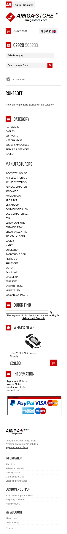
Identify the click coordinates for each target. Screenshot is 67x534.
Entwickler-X (14, 227)
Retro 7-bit (12, 259)
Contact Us (12, 389)
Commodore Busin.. (17, 209)
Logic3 (10, 241)
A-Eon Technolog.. (17, 173)
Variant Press (14, 286)
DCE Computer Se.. (17, 214)
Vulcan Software (17, 295)
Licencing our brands (16, 481)
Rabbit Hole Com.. (16, 254)
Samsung (11, 272)
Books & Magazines (17, 145)
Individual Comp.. (16, 236)
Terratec (11, 281)
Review (10, 528)
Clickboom (12, 205)
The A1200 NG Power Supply (23, 354)
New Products (13, 503)
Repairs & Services (17, 149)
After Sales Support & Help (19, 495)
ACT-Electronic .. (16, 177)
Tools (9, 154)
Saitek (9, 268)
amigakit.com (14, 196)
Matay (9, 245)
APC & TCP (11, 200)
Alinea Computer (16, 187)
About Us (10, 464)
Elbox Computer (16, 223)
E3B (8, 218)
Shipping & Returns (17, 380)
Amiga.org (12, 191)
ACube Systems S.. (17, 182)
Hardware (12, 127)
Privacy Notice (14, 383)
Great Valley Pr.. (16, 232)
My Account (11, 518)
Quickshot (12, 250)
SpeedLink (12, 277)
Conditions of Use (16, 386)
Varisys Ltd (13, 290)
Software (12, 136)
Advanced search (15, 468)
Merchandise (14, 140)
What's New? (24, 327)
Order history (12, 522)
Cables (10, 131)
